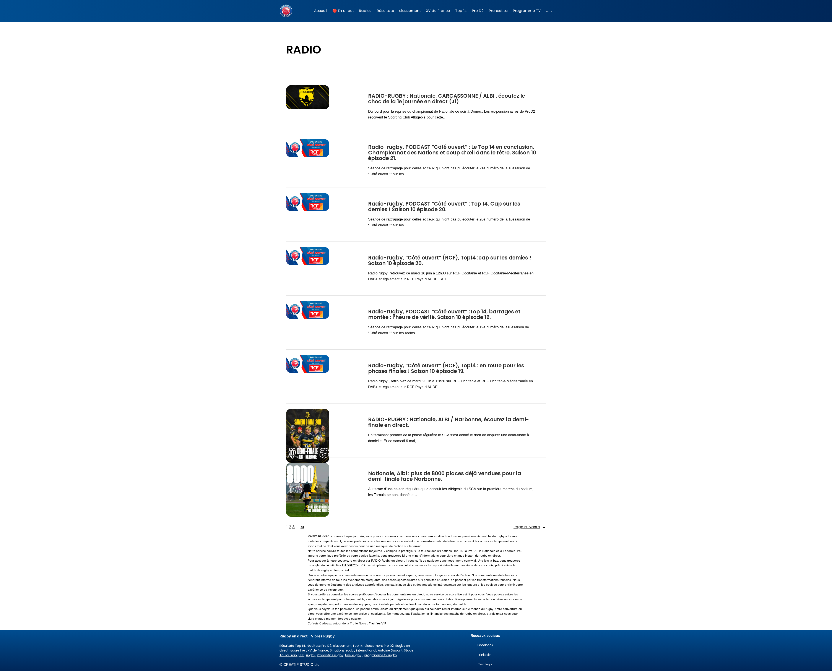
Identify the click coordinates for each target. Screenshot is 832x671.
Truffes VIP (377, 623)
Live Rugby (353, 655)
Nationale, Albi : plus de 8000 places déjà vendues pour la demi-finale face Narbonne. (444, 476)
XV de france (318, 650)
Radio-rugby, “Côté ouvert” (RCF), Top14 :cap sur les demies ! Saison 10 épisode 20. (449, 260)
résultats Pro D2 (319, 645)
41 (302, 526)
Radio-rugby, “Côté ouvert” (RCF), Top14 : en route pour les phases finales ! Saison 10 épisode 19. (446, 368)
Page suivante (530, 526)
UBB (301, 655)
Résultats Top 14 (292, 645)
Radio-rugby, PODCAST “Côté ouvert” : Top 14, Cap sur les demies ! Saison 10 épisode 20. (444, 206)
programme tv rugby (380, 655)
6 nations (337, 650)
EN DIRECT (349, 565)
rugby (310, 655)
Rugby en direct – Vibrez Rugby (307, 636)
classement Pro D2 (379, 645)
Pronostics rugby (330, 655)
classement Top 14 (348, 645)
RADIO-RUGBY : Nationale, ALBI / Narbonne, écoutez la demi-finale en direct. (448, 422)
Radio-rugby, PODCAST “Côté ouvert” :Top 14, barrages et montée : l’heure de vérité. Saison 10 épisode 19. (444, 314)
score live (297, 650)
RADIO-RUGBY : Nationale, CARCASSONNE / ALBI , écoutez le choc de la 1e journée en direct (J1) (446, 99)
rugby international (361, 650)
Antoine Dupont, (390, 650)
